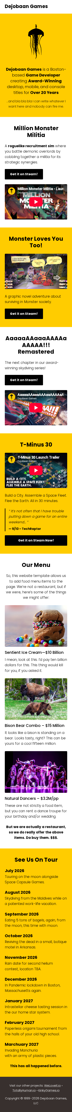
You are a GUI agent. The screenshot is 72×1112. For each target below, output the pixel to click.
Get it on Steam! (24, 174)
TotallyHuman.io (24, 1090)
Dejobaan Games (26, 6)
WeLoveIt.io (52, 1085)
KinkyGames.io (49, 1090)
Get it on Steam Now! (36, 540)
